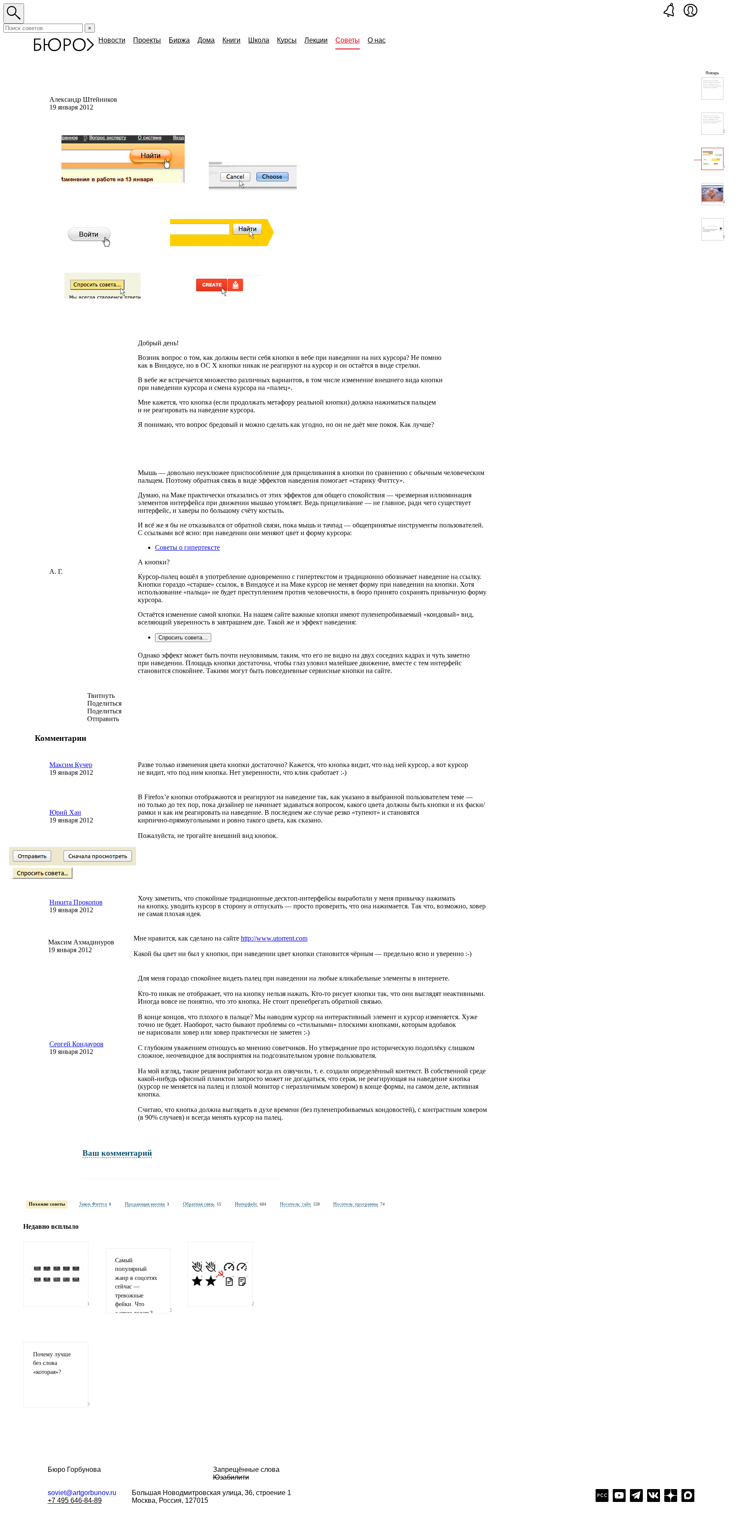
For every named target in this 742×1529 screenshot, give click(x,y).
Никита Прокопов (76, 902)
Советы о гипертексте (187, 547)
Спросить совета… (183, 637)
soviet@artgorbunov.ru (82, 1492)
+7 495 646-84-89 (75, 1500)
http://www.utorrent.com (274, 938)
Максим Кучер (70, 764)
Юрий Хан (65, 812)
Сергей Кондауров (76, 1044)
